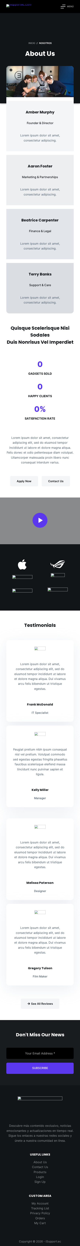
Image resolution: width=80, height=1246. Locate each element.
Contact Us (40, 1167)
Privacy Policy (40, 1213)
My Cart (40, 1223)
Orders (40, 1218)
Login (40, 1177)
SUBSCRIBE (40, 1068)
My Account (40, 1203)
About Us (40, 1162)
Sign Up (40, 1182)
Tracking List (40, 1208)
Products (40, 1172)
